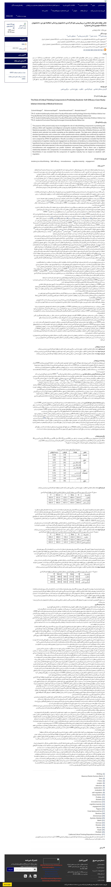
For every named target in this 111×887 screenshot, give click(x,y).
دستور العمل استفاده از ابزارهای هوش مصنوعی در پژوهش (43, 5)
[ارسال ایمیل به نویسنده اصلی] (99, 36)
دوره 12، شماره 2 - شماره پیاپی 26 (10, 26)
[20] (103, 818)
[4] (104, 780)
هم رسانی (21, 54)
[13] (103, 801)
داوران (75, 10)
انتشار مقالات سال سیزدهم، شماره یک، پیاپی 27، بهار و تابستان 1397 (77, 865)
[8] (67, 218)
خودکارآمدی (88, 89)
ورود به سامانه (21, 16)
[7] (74, 218)
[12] (103, 799)
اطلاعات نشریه (83, 5)
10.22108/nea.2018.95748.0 (93, 50)
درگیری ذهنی (65, 89)
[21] (103, 820)
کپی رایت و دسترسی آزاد (98, 10)
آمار (23, 66)
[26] (103, 832)
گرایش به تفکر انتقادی (100, 89)
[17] (103, 811)
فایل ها (22, 39)
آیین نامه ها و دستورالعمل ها (60, 10)
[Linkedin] (35, 876)
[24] (103, 827)
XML (23, 44)
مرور (93, 5)
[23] (103, 825)
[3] (104, 778)
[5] (91, 218)
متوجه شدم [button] (7, 884)
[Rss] (25, 876)
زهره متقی (104, 36)
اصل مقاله (101, 165)
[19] (103, 815)
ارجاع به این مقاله (19, 60)
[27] (103, 834)
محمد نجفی (94, 36)
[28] (44, 417)
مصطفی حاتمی (72, 36)
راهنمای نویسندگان (17, 5)
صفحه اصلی (101, 5)
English (9, 16)
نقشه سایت (101, 880)
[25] (103, 829)
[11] (103, 797)
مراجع (102, 847)
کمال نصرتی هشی (83, 36)
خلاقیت (81, 89)
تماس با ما (45, 10)
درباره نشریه (100, 867)
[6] (84, 218)
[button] (63, 884)
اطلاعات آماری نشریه (69, 5)
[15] (103, 806)
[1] (101, 198)
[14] (103, 804)
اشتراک (10, 869)
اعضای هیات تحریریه (98, 870)
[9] (58, 218)
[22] (103, 822)
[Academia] (30, 876)
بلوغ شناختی (74, 89)
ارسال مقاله (83, 10)
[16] (103, 808)
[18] (103, 813)
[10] (51, 218)
